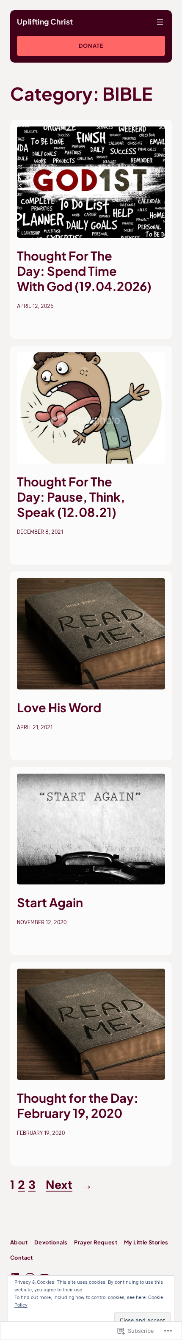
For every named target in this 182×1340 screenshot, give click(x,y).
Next (69, 1185)
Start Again (50, 902)
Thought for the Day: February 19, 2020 (77, 1105)
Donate (91, 45)
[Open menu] (160, 22)
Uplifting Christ (45, 21)
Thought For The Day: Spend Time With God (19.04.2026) (84, 271)
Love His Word (59, 707)
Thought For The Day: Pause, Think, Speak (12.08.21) (71, 496)
